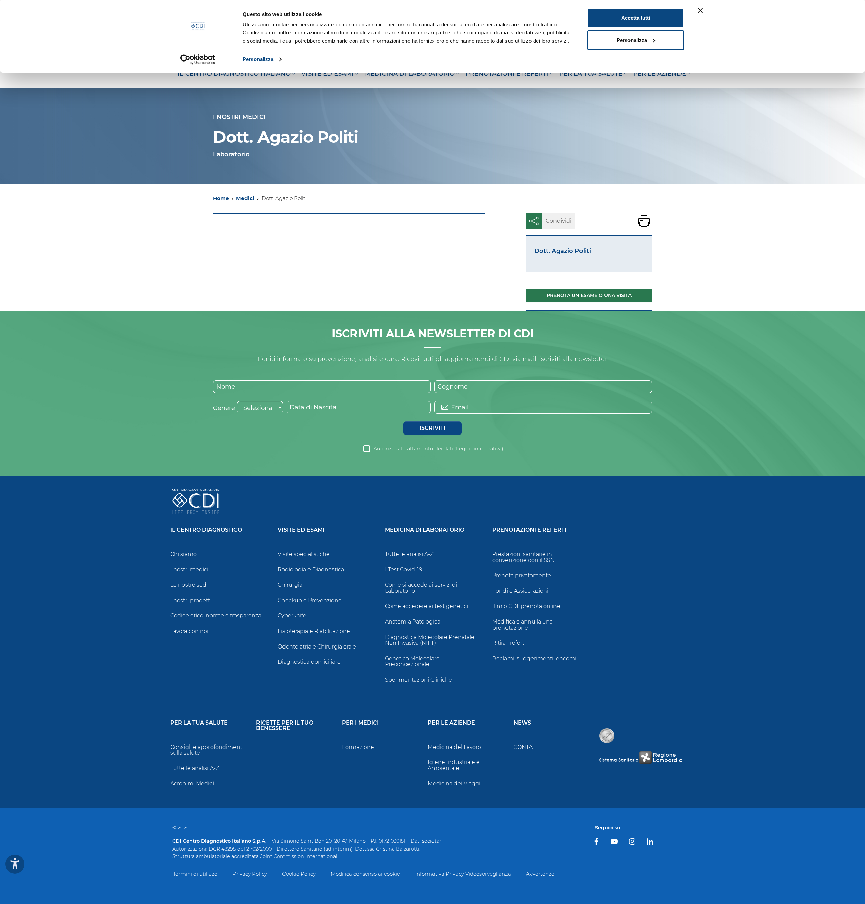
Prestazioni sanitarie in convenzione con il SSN (523, 557)
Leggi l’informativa (479, 449)
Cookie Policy (299, 874)
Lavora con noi (189, 631)
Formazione (358, 747)
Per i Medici (360, 723)
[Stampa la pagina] (644, 221)
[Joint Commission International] (606, 735)
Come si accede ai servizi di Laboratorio (421, 588)
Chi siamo (183, 554)
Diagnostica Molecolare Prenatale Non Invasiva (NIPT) (429, 640)
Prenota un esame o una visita (589, 295)
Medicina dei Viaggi (454, 783)
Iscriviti (432, 428)
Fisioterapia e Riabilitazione (314, 631)
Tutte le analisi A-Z (409, 554)
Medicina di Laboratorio (424, 530)
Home (221, 198)
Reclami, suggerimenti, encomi (534, 658)
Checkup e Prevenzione (310, 600)
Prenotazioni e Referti (529, 530)
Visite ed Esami (301, 530)
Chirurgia (290, 585)
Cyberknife (292, 615)
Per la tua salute (199, 723)
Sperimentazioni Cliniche (418, 680)
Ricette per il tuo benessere (284, 725)
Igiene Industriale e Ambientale (454, 765)
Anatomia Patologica (412, 621)
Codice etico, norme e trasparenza (215, 615)
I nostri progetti (191, 600)
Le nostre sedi (189, 585)
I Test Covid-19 (403, 569)
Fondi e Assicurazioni (520, 591)
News (522, 723)
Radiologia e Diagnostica (311, 569)
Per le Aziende (451, 723)
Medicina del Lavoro (454, 747)
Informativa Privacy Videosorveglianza (463, 874)
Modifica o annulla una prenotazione (522, 624)
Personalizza (258, 59)
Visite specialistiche (304, 554)
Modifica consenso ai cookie (365, 874)
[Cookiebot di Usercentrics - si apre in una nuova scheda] (197, 59)
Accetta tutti (635, 18)
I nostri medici (189, 569)
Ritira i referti (509, 643)
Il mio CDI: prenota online (526, 606)
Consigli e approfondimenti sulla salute (207, 750)
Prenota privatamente (521, 575)
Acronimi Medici (192, 783)
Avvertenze (540, 874)
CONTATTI (527, 747)
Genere (224, 408)
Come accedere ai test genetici (426, 606)
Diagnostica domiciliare (309, 662)
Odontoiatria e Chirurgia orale (317, 646)
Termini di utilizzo (195, 874)
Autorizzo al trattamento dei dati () (438, 449)
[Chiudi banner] (700, 10)
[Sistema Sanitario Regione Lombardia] (640, 757)
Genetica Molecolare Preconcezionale (412, 661)
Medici (245, 198)
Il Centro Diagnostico (206, 530)
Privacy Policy (249, 874)
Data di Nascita (313, 407)
